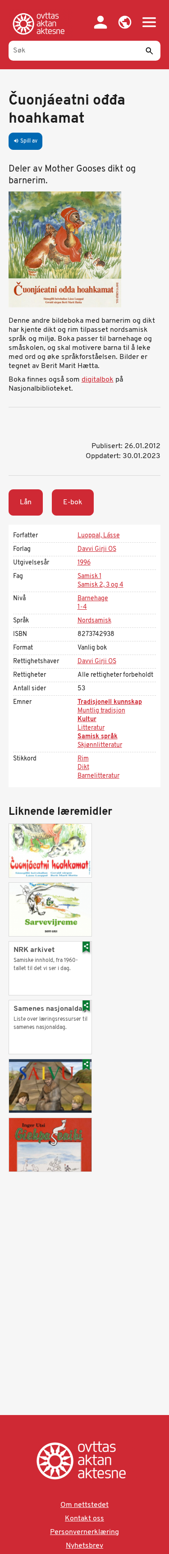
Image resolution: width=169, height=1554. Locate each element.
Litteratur (91, 728)
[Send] (149, 50)
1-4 (82, 607)
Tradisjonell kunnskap (110, 702)
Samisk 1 (89, 576)
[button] (125, 22)
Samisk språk (98, 736)
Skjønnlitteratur (100, 745)
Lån (26, 502)
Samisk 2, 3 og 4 (100, 585)
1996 (84, 563)
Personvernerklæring (84, 1532)
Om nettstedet (84, 1505)
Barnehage (93, 598)
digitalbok (98, 379)
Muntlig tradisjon (101, 711)
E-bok (72, 502)
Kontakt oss (84, 1518)
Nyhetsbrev (84, 1545)
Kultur (87, 719)
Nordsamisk (94, 621)
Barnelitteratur (98, 776)
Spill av (25, 141)
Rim (83, 759)
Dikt (83, 767)
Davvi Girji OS (97, 549)
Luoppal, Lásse (99, 535)
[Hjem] (41, 23)
